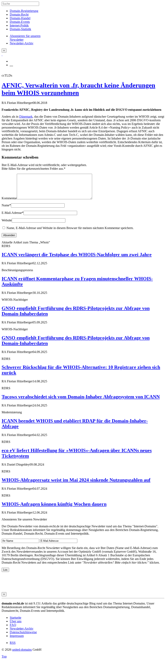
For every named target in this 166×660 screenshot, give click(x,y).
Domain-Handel (20, 18)
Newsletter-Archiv (21, 628)
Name (6, 205)
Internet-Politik (19, 25)
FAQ (13, 625)
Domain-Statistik (20, 29)
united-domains (22, 649)
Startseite (15, 617)
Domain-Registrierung (24, 11)
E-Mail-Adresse (12, 212)
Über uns (15, 621)
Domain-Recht (19, 14)
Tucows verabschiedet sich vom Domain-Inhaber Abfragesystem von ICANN (81, 396)
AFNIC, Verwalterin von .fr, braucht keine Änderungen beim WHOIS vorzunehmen (78, 89)
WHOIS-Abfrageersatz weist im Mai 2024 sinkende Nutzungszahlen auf (76, 480)
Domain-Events (20, 21)
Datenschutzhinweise (23, 632)
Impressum (17, 636)
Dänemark (26, 116)
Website (7, 220)
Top (4, 656)
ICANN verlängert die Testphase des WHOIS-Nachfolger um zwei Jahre (77, 254)
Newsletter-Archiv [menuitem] (21, 43)
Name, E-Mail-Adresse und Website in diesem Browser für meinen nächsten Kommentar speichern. (70, 228)
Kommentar (9, 198)
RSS (13, 642)
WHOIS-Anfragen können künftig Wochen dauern (54, 504)
